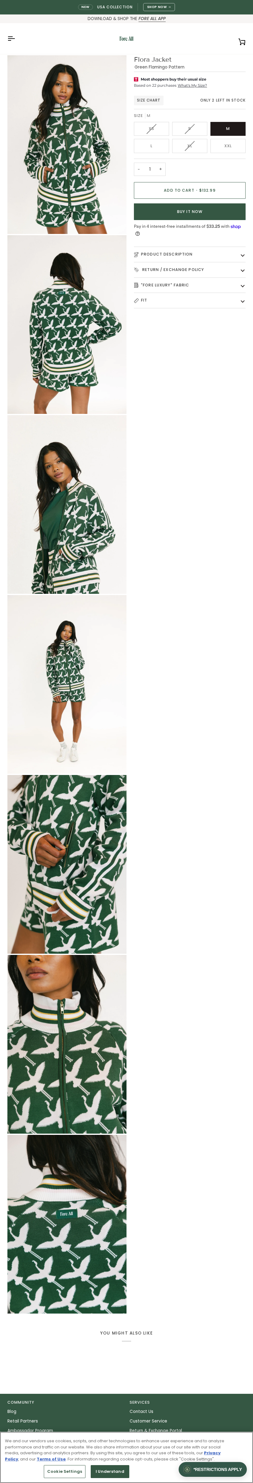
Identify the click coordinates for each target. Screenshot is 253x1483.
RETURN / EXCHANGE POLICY (172, 269)
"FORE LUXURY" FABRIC (165, 285)
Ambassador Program (30, 1431)
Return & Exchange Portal (156, 1431)
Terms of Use (51, 1459)
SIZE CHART (148, 100)
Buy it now (189, 211)
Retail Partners (22, 1421)
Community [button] (20, 1402)
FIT (144, 300)
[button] (213, 1469)
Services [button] (140, 1402)
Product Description (167, 254)
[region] (126, 1457)
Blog (11, 1411)
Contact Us (141, 1411)
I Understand (110, 1471)
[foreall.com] (126, 38)
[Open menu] (16, 38)
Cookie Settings (64, 1471)
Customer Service (148, 1421)
